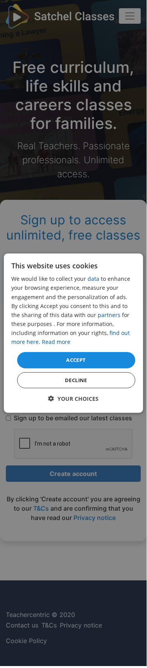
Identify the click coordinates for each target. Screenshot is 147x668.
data (93, 278)
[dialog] (73, 333)
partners (109, 314)
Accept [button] (76, 359)
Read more (56, 341)
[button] (73, 398)
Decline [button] (76, 379)
